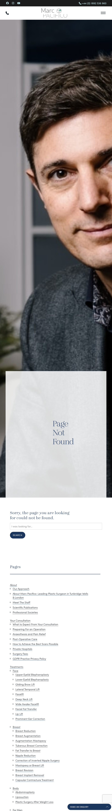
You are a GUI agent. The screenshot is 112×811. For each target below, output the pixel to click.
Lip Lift (19, 714)
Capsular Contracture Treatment (34, 780)
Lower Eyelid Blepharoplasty (32, 679)
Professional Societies (25, 612)
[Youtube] (19, 3)
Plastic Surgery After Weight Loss (34, 802)
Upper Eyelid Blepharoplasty (32, 674)
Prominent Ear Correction (30, 718)
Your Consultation (20, 620)
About (13, 585)
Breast (16, 727)
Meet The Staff (21, 602)
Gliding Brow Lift (25, 684)
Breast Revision (24, 770)
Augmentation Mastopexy (30, 740)
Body (16, 788)
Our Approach (21, 588)
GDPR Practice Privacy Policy (29, 658)
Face (15, 670)
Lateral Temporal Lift (27, 689)
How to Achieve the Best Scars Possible (35, 644)
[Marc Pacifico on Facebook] (7, 3)
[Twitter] (23, 3)
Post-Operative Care (25, 639)
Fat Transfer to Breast (27, 750)
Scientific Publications (25, 607)
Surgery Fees (20, 653)
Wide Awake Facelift (27, 704)
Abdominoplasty (25, 792)
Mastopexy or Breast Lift (29, 765)
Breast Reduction (25, 731)
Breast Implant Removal (29, 775)
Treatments (16, 666)
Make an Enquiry (79, 806)
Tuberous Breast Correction (31, 745)
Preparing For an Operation (29, 629)
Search (17, 535)
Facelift (19, 694)
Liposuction (22, 797)
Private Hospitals (22, 649)
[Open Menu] (103, 13)
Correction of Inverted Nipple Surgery (37, 760)
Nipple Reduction (25, 755)
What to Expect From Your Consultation (35, 624)
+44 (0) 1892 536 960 (93, 3)
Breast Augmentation (28, 735)
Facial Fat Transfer (26, 709)
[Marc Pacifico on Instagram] (13, 3)
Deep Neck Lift (24, 699)
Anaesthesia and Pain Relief (29, 634)
